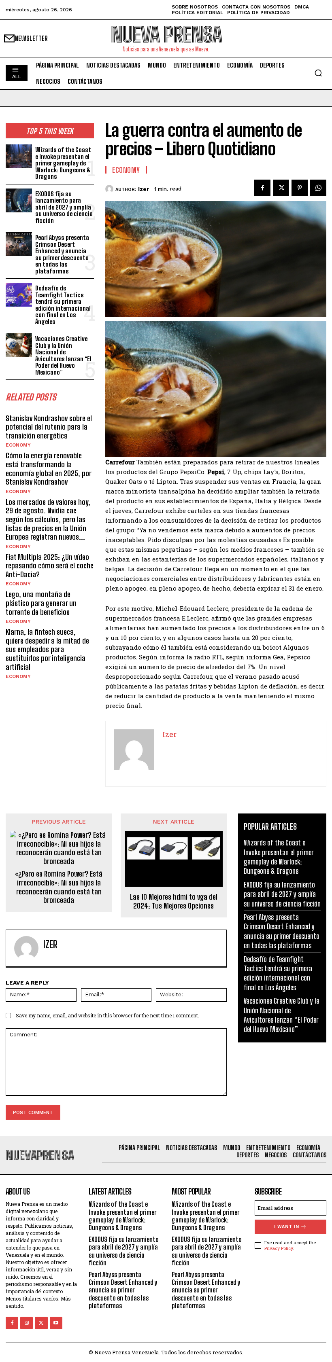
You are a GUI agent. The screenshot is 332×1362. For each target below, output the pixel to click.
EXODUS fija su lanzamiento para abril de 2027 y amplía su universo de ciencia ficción (64, 207)
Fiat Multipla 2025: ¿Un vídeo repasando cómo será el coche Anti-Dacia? (50, 566)
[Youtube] (56, 1323)
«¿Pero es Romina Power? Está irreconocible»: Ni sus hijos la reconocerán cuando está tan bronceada (58, 887)
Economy (18, 445)
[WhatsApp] (318, 188)
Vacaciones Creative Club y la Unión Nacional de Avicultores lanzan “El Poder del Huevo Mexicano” (63, 355)
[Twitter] (281, 188)
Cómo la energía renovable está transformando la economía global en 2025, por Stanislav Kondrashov (49, 468)
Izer (143, 189)
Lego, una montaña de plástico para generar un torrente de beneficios (41, 603)
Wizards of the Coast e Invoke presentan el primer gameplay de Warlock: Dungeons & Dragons (63, 163)
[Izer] (110, 189)
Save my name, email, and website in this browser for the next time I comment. (107, 1015)
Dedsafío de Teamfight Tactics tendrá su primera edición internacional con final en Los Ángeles (63, 304)
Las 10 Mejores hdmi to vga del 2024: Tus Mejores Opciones (173, 901)
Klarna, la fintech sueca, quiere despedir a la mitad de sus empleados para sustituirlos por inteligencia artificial (47, 649)
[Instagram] (26, 1323)
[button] (318, 73)
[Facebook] (262, 188)
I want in (286, 1226)
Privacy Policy (278, 1248)
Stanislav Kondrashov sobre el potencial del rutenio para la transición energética (49, 427)
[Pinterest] (300, 188)
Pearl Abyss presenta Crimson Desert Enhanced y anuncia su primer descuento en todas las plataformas (62, 254)
